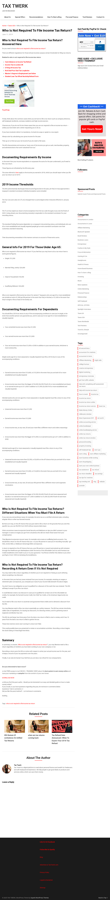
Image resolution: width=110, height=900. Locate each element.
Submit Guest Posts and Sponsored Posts (91, 194)
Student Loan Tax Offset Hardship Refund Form (22, 76)
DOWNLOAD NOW (8, 678)
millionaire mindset (85, 414)
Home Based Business (85, 268)
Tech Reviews (87, 17)
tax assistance (84, 470)
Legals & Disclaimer (46, 880)
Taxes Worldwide (83, 321)
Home (4, 26)
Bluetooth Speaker (84, 232)
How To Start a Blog (54, 17)
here (17, 172)
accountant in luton (85, 356)
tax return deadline (85, 474)
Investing (81, 277)
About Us (7, 17)
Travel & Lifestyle (83, 330)
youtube (82, 485)
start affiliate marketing (98, 454)
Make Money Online (85, 410)
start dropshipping (85, 462)
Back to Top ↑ (103, 898)
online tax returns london (87, 438)
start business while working (88, 458)
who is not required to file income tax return (30, 48)
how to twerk (83, 394)
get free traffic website (86, 380)
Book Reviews (82, 236)
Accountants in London (85, 219)
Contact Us (100, 17)
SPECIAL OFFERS (83, 305)
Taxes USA (11, 26)
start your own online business (89, 466)
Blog (41, 857)
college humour (84, 364)
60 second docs (84, 348)
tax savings (98, 474)
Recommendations (36, 17)
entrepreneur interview (86, 376)
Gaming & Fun (82, 256)
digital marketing (84, 372)
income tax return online (87, 402)
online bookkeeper (85, 426)
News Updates (82, 285)
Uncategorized (82, 334)
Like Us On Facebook (47, 842)
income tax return (85, 398)
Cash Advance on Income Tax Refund (18, 62)
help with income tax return (88, 390)
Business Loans (83, 240)
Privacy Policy (44, 872)
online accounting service (87, 422)
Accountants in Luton (85, 223)
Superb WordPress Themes (40, 898)
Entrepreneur (82, 244)
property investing (85, 446)
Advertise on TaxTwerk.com (49, 865)
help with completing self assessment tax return (91, 385)
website (102, 481)
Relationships (82, 297)
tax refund (95, 470)
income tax (94, 394)
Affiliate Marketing (84, 228)
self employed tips (85, 450)
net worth (100, 418)
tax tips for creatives (86, 477)
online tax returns (85, 434)
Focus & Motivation (84, 252)
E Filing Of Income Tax (13, 68)
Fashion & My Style (84, 248)
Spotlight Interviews (84, 309)
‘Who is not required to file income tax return (32, 644)
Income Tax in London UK (14, 65)
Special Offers (20, 17)
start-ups (97, 450)
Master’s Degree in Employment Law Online (20, 73)
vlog (94, 481)
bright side (98, 360)
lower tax (102, 406)
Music (80, 281)
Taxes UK (81, 313)
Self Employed (82, 301)
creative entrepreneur (86, 368)
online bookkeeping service (88, 430)
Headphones (82, 260)
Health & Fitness (83, 264)
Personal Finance (72, 17)
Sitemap (42, 888)
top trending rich (84, 481)
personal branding (85, 442)
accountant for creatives (87, 352)
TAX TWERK (15, 6)
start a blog (83, 454)
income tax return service (87, 406)
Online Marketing (83, 289)
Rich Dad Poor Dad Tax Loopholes (17, 70)
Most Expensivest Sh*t (86, 418)
